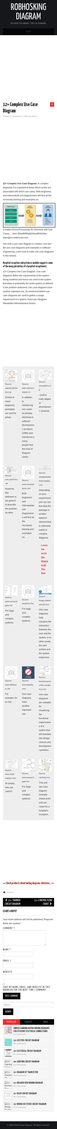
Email (7, 961)
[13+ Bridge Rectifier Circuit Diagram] (8, 1106)
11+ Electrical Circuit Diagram (27, 1051)
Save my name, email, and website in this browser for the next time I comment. (26, 988)
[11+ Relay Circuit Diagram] (8, 1095)
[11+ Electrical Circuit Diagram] (8, 1053)
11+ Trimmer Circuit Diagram (12, 902)
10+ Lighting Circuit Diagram (26, 1061)
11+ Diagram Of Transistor (25, 1072)
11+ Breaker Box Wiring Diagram (28, 1083)
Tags (45, 1022)
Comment (9, 928)
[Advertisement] (28, 69)
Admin (34, 116)
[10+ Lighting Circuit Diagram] (8, 1063)
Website (7, 972)
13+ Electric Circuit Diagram (26, 1040)
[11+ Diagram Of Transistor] (8, 1074)
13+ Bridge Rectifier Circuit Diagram (29, 1104)
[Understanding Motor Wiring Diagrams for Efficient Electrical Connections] (8, 1030)
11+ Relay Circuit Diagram (25, 1093)
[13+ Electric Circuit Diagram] (8, 1042)
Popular (11, 1022)
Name (7, 949)
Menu (28, 31)
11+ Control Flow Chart (43, 902)
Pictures (10, 892)
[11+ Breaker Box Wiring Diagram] (8, 1084)
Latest (28, 1022)
